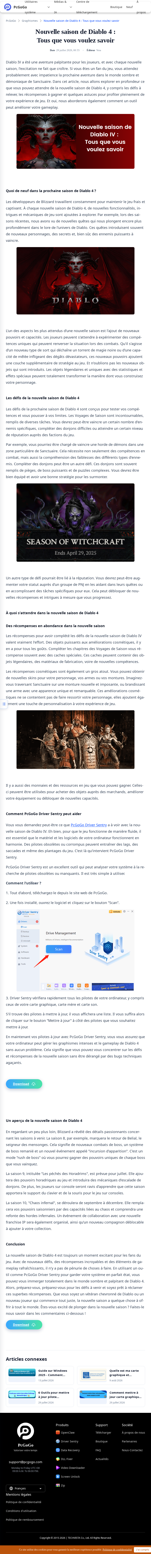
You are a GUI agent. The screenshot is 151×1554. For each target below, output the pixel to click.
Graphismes (30, 21)
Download (21, 1084)
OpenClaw (68, 1432)
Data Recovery (70, 1450)
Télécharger (103, 1432)
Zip (63, 1485)
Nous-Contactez (132, 1450)
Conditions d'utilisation (21, 1511)
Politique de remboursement (25, 1519)
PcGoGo (11, 21)
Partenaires (129, 1441)
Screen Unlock (70, 1476)
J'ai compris (142, 1549)
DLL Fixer (67, 1459)
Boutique (102, 1441)
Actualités (102, 1459)
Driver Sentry (69, 1441)
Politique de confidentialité (23, 1502)
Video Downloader (73, 1468)
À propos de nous (133, 1432)
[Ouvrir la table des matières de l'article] (4, 704)
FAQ (98, 1450)
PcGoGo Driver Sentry (89, 825)
